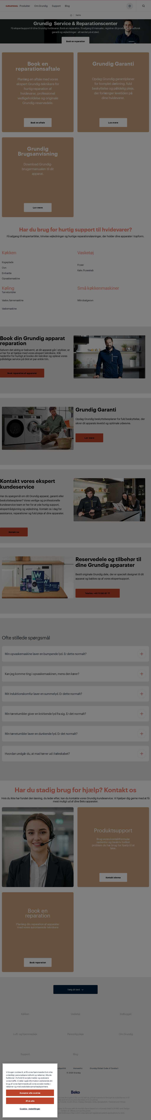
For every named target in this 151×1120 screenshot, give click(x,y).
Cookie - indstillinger (30, 1108)
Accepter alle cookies (30, 1092)
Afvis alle (30, 1100)
